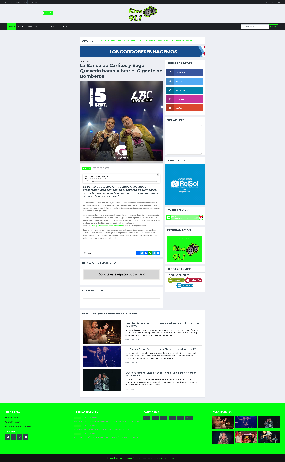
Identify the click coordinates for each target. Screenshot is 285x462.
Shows (155, 418)
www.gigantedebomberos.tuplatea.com (107, 226)
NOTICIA (78, 417)
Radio (30, 2)
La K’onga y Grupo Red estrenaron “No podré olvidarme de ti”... (101, 429)
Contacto (38, 2)
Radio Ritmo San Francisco (120, 458)
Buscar (273, 26)
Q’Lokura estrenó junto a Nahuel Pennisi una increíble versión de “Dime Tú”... (107, 437)
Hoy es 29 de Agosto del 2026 (16, 2)
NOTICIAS (86, 168)
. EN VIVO (48, 13)
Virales (146, 418)
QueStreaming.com (169, 458)
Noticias (32, 26)
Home (12, 26)
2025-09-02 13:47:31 (100, 168)
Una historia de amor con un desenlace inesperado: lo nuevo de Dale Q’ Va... (106, 421)
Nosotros (49, 26)
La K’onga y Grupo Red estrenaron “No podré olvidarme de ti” (152, 40)
